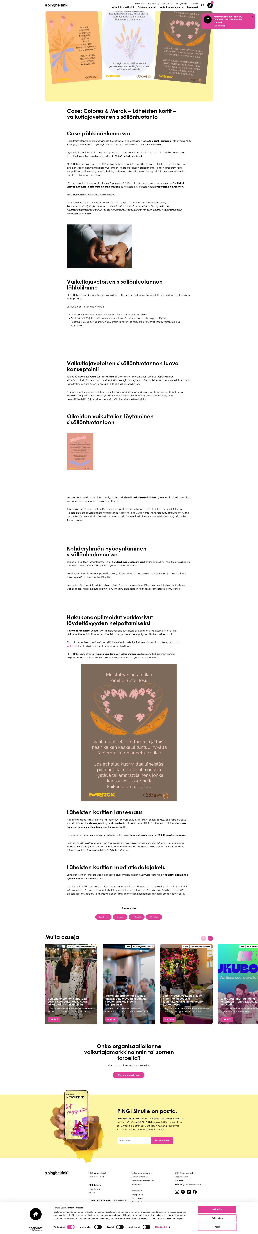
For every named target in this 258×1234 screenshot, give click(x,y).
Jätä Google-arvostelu (185, 1173)
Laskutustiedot (181, 1177)
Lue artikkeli (228, 21)
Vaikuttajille (139, 4)
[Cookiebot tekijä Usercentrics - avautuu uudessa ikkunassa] (35, 1229)
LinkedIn (120, 917)
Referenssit (192, 7)
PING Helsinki (167, 4)
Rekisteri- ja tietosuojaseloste (188, 1184)
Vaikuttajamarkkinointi (123, 7)
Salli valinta (217, 1218)
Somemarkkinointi (147, 7)
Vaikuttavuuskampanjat (172, 7)
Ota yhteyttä (181, 4)
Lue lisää (54, 1019)
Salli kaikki (217, 1209)
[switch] (98, 1227)
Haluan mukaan (162, 1140)
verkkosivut (73, 646)
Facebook (103, 917)
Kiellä (217, 1227)
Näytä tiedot (161, 1227)
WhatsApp (154, 917)
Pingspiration (153, 4)
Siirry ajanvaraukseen (128, 1075)
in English (194, 4)
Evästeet (179, 1180)
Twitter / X (137, 917)
